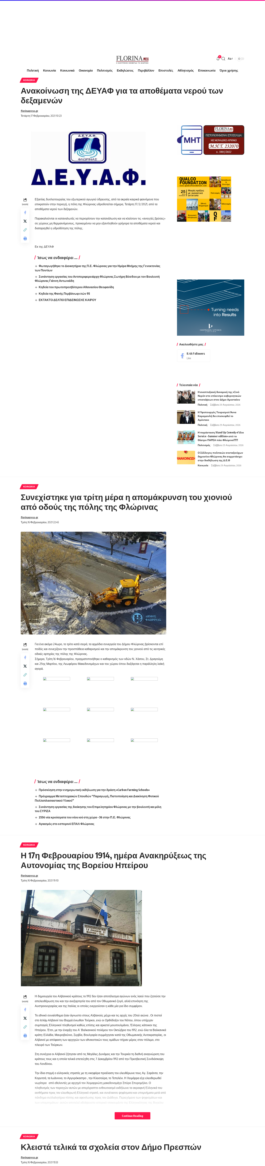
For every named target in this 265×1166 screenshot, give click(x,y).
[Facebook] (193, 355)
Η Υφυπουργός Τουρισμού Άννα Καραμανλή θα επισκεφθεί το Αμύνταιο (217, 416)
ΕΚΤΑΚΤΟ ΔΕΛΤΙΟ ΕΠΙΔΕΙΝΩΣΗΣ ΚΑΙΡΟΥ (67, 300)
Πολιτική (202, 404)
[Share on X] (25, 221)
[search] (223, 59)
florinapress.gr (29, 110)
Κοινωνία (29, 80)
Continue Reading (132, 1115)
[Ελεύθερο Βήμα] (132, 58)
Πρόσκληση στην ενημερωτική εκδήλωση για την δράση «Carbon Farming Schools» (94, 790)
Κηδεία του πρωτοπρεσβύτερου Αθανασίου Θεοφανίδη (76, 287)
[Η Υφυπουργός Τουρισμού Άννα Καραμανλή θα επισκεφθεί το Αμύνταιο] (186, 417)
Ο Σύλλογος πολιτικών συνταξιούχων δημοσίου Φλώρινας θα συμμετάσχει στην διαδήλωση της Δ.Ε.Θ (220, 456)
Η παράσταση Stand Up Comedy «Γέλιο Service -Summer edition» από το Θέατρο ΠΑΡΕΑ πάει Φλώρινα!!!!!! (221, 436)
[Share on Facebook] (25, 212)
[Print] (25, 238)
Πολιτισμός (204, 445)
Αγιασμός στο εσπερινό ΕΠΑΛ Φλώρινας (66, 824)
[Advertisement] (108, 25)
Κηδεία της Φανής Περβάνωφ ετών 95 (64, 293)
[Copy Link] (25, 230)
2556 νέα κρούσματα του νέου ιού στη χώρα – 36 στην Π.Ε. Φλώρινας (85, 817)
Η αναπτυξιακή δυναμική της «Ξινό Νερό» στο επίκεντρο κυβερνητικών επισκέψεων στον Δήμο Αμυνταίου (219, 395)
